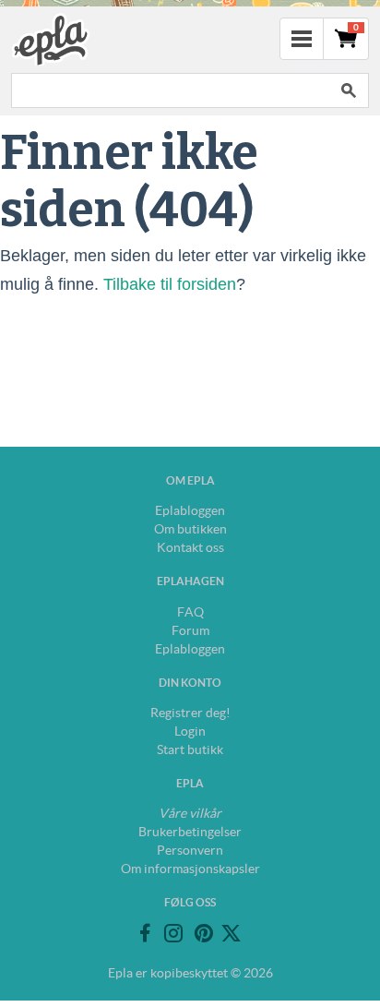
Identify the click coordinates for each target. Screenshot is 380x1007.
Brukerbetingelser (190, 831)
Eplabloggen (190, 510)
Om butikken (190, 528)
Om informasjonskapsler (190, 868)
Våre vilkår (190, 813)
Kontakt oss (190, 547)
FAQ (190, 612)
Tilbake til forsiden (169, 284)
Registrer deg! (190, 712)
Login (190, 731)
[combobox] (169, 90)
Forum (190, 630)
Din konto (190, 683)
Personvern (190, 850)
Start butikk (190, 749)
